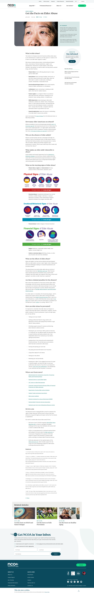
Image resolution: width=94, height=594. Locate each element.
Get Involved (69, 5)
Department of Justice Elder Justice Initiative (39, 390)
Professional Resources (45, 5)
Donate (82, 5)
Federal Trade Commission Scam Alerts (38, 393)
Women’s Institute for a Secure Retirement (39, 399)
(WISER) (50, 399)
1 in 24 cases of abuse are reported (38, 131)
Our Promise (11, 580)
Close (79, 591)
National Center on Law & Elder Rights (38, 379)
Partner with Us (31, 582)
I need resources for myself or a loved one (25, 543)
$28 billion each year (42, 271)
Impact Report (11, 577)
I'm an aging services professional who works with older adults (50, 543)
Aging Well (31, 5)
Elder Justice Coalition (34, 396)
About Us (59, 5)
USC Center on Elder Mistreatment (37, 382)
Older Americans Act (33, 441)
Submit (55, 554)
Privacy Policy (47, 592)
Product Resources (60, 1)
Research (53, 1)
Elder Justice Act (49, 432)
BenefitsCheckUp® (69, 1)
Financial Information (13, 582)
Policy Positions (11, 585)
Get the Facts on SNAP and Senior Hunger (23, 524)
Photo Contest (46, 1)
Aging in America (29, 11)
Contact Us (30, 585)
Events (40, 1)
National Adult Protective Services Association (39, 402)
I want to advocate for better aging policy (25, 546)
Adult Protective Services (42, 297)
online (37, 302)
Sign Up (72, 61)
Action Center (31, 577)
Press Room (30, 574)
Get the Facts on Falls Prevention (44, 524)
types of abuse (39, 116)
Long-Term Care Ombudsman (40, 366)
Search (83, 1)
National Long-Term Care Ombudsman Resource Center (42, 405)
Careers (29, 580)
